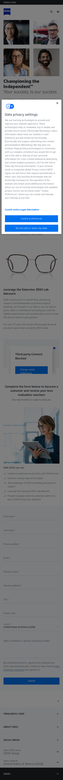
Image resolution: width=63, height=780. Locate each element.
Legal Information (29, 209)
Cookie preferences (31, 218)
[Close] (57, 103)
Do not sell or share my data (31, 228)
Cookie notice (12, 209)
